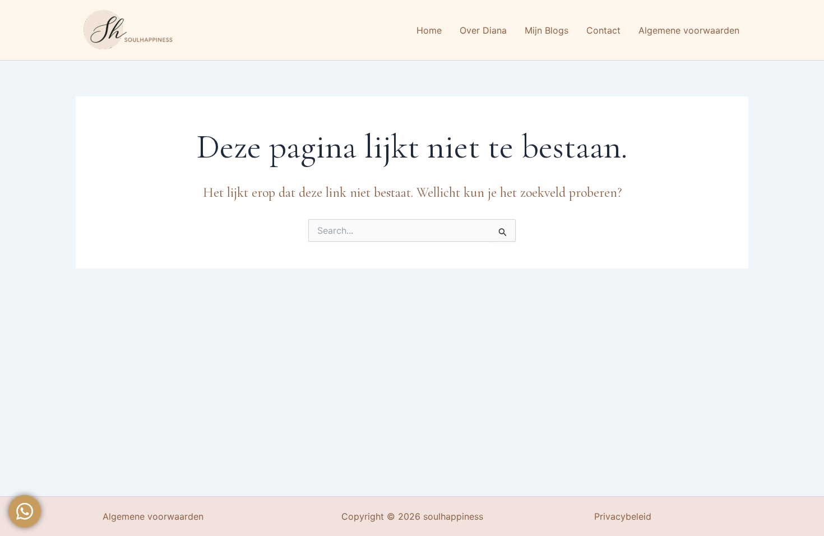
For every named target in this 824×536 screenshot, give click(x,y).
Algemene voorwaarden (153, 516)
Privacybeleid (622, 516)
